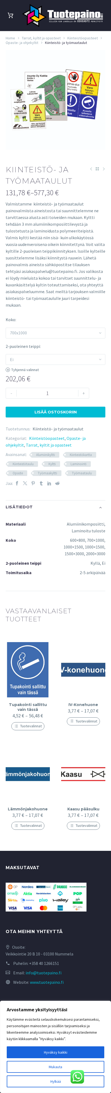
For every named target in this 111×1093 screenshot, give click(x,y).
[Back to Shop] (97, 169)
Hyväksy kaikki (55, 1052)
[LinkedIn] (49, 483)
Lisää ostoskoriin (55, 412)
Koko (10, 319)
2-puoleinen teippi (23, 346)
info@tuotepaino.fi (43, 972)
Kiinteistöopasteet (82, 38)
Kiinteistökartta (81, 455)
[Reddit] (57, 483)
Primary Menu (100, 15)
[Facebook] (17, 483)
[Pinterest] (33, 483)
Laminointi (78, 464)
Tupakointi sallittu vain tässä (28, 707)
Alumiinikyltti (45, 455)
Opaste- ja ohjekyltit (22, 42)
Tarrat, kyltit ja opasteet (41, 38)
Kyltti (52, 464)
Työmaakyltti (47, 473)
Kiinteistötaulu (23, 464)
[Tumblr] (41, 483)
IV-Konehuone (83, 704)
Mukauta (55, 1066)
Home (10, 38)
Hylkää (55, 1081)
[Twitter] (25, 483)
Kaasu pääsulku (83, 809)
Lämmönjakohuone (28, 809)
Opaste (18, 473)
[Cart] (10, 15)
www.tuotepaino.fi (47, 982)
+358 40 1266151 (44, 963)
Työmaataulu (82, 473)
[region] (55, 1047)
